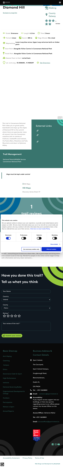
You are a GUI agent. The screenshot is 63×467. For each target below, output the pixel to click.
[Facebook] (53, 444)
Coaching (6, 361)
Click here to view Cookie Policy (40, 228)
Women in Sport (8, 407)
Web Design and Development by (47, 463)
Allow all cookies (51, 249)
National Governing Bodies (12, 387)
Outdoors (6, 398)
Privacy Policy (27, 458)
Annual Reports (8, 411)
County (5, 305)
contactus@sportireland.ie (48, 394)
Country (6, 296)
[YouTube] (59, 444)
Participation (7, 402)
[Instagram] (56, 444)
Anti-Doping (7, 356)
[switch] (23, 238)
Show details (54, 244)
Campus (6, 365)
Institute (6, 383)
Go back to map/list (10, 13)
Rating (5, 313)
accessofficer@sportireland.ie (48, 422)
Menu (60, 2)
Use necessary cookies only (31, 249)
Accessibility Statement (11, 458)
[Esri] (60, 117)
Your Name (7, 291)
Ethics (5, 369)
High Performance (9, 378)
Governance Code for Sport (12, 374)
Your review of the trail (11, 323)
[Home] (6, 2)
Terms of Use (39, 458)
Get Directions (45, 63)
